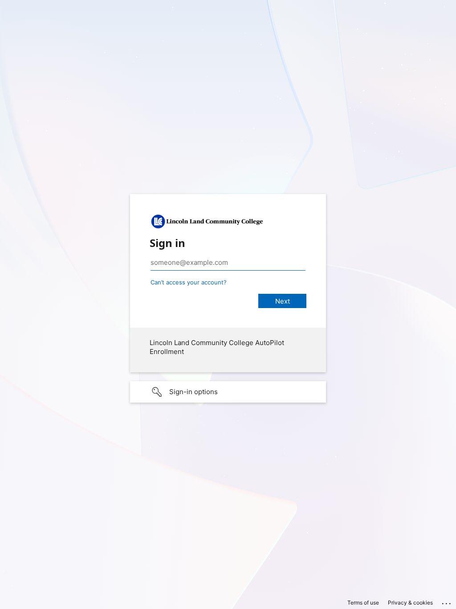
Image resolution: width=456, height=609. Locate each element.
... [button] (447, 601)
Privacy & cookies (410, 602)
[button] (228, 392)
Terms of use (363, 602)
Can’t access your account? (189, 282)
